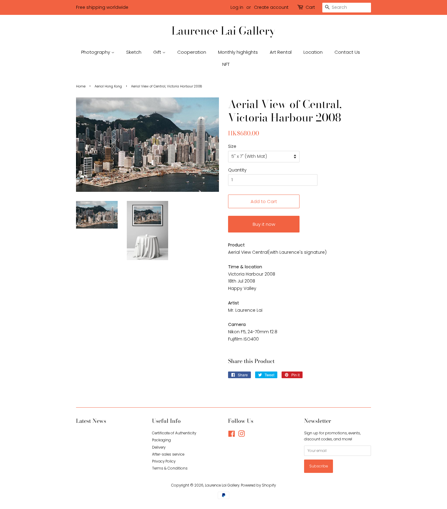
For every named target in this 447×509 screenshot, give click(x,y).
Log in (236, 7)
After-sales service (168, 454)
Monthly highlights (238, 52)
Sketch (133, 52)
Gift (157, 52)
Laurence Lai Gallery (223, 30)
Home (80, 86)
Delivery (158, 447)
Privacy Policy (163, 461)
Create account (271, 7)
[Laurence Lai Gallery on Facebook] (231, 435)
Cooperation (191, 52)
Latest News (91, 421)
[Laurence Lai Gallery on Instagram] (241, 435)
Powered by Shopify (258, 485)
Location (313, 52)
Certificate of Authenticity (174, 433)
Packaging (161, 440)
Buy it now (264, 224)
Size (232, 146)
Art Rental (281, 52)
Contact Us (347, 52)
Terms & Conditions (170, 468)
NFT (226, 64)
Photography (96, 52)
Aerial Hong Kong (108, 86)
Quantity (237, 170)
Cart (310, 7)
